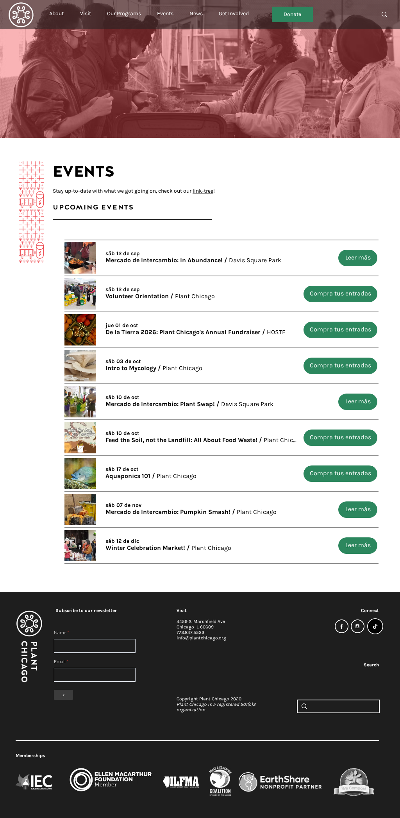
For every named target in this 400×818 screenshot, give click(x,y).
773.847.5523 (190, 632)
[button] (56, 10)
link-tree (203, 191)
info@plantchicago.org (201, 638)
